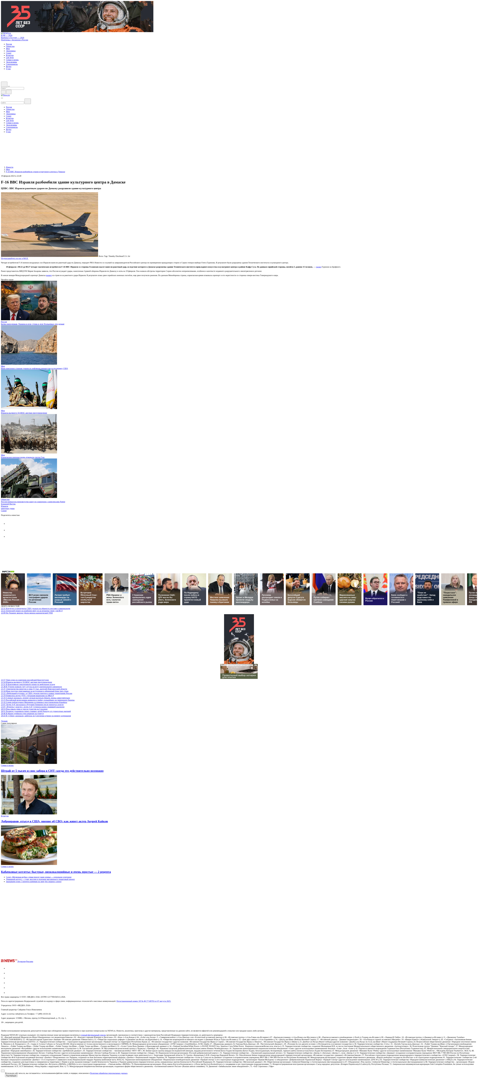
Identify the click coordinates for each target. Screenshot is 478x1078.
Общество (5, 499)
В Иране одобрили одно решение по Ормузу (22, 713)
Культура (5, 816)
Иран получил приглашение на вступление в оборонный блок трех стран (34, 691)
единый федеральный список (93, 1035)
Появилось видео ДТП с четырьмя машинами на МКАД (27, 696)
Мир (3, 366)
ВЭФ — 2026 (6, 35)
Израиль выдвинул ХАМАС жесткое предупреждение (24, 413)
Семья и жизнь (7, 765)
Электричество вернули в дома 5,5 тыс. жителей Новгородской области (34, 689)
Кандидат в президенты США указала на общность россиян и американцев (35, 608)
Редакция (22, 961)
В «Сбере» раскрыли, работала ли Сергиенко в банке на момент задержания (36, 716)
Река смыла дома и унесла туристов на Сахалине (24, 709)
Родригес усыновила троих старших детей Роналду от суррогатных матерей (36, 711)
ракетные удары (8, 508)
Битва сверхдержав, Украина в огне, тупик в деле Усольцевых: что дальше (32, 324)
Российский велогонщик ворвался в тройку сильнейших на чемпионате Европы (38, 700)
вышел (49, 275)
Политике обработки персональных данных (108, 1073)
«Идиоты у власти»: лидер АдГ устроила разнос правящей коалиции (32, 707)
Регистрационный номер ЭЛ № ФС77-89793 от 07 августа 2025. (144, 1001)
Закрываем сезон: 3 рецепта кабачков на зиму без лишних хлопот (33, 881)
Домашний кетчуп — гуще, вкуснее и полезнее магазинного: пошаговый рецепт (40, 879)
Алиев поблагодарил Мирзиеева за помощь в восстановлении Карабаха (34, 702)
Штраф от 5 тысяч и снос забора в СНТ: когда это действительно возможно (52, 770)
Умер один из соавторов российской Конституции (25, 680)
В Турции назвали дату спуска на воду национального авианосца (31, 687)
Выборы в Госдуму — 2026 (12, 38)
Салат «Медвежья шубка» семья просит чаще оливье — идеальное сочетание (38, 877)
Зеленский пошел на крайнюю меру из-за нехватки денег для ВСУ (32, 611)
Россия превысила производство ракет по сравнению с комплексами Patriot (33, 502)
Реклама (29, 961)
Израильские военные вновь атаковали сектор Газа (22, 457)
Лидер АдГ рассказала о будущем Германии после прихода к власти (32, 705)
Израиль (4, 506)
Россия (4, 322)
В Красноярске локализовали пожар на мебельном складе (28, 684)
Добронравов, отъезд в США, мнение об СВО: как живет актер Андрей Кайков (54, 821)
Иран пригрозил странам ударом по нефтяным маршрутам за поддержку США (34, 368)
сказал (318, 267)
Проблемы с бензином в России (14, 40)
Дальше (4, 721)
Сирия (3, 511)
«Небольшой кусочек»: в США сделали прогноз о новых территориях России (36, 693)
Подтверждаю (11, 1076)
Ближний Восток (8, 504)
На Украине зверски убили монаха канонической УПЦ (27, 613)
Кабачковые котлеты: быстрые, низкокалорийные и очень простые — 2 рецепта (56, 871)
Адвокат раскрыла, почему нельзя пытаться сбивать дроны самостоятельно (35, 698)
